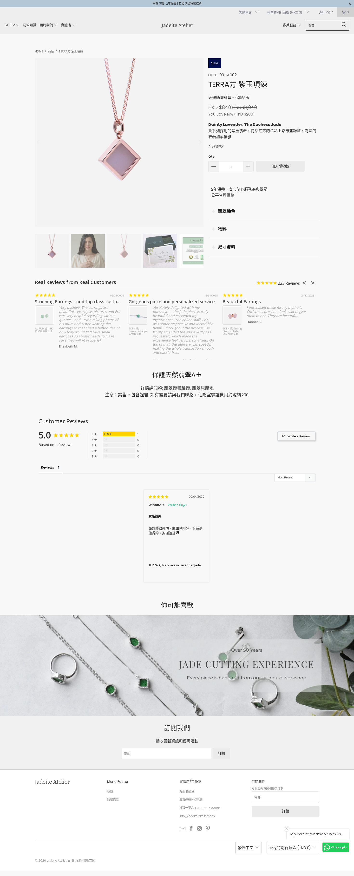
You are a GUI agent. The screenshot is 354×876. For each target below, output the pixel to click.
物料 (222, 229)
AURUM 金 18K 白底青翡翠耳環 (43, 330)
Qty (211, 156)
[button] (12, 25)
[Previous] (38, 142)
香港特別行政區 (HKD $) (285, 12)
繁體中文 (245, 12)
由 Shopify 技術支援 (81, 860)
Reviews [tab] (47, 467)
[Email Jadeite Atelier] (183, 829)
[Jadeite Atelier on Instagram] (199, 829)
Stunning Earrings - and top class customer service (88, 301)
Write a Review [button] (299, 436)
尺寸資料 (226, 247)
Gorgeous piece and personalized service (172, 301)
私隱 (110, 791)
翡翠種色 (226, 211)
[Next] (200, 142)
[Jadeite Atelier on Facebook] (191, 829)
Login (329, 12)
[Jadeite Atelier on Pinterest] (208, 829)
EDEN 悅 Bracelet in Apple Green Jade (138, 331)
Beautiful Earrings (242, 301)
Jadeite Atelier (56, 860)
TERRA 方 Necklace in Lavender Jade (175, 565)
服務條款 (113, 800)
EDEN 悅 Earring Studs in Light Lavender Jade (232, 331)
